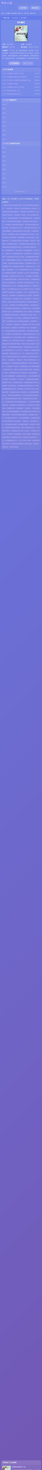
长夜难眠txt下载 (18, 299)
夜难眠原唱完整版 (11, 279)
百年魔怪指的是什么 (22, 402)
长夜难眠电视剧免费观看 (19, 363)
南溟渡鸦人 (10, 44)
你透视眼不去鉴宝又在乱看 (15, 73)
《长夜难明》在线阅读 (13, 208)
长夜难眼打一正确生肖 (16, 360)
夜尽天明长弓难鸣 (25, 440)
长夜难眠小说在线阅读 (14, 434)
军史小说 (26, 13)
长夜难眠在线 (24, 366)
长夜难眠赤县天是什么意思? (20, 431)
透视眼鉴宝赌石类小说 (14, 94)
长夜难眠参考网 (18, 382)
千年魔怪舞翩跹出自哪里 (13, 260)
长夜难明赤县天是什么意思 (15, 257)
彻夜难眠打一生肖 (12, 270)
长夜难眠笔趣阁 (23, 424)
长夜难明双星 (10, 350)
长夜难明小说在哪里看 (28, 212)
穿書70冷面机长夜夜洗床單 (23, 369)
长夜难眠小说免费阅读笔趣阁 (19, 305)
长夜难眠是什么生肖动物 (13, 318)
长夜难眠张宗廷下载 (28, 324)
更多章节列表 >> (21, 191)
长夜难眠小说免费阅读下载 (20, 328)
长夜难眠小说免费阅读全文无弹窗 (21, 295)
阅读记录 (35, 8)
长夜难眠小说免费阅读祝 (13, 334)
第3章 (4, 135)
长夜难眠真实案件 (18, 266)
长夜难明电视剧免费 (29, 334)
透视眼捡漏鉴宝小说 (13, 90)
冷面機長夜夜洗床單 (31, 382)
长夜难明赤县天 (31, 266)
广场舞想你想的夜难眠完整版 (12, 205)
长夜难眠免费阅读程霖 (13, 427)
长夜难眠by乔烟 (13, 234)
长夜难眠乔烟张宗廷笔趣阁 (20, 241)
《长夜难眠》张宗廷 (12, 366)
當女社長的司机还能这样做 (17, 302)
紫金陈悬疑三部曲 (20, 337)
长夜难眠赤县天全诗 (16, 228)
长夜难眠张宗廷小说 (26, 270)
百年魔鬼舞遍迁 (24, 418)
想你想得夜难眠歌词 (15, 395)
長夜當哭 (33, 241)
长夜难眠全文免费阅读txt (18, 405)
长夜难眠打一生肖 (21, 292)
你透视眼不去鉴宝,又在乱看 (15, 87)
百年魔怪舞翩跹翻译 (13, 411)
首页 (3, 13)
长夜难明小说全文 (28, 289)
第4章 (4, 130)
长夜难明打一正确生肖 (17, 379)
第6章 (4, 122)
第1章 (4, 148)
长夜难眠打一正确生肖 (24, 408)
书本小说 (6, 3)
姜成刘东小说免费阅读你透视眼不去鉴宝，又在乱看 (20, 80)
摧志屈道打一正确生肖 (22, 421)
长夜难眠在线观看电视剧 (25, 386)
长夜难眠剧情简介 (12, 244)
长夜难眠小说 (28, 253)
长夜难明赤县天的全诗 (17, 276)
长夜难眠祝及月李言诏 (27, 234)
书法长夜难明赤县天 (31, 360)
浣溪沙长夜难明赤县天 (29, 427)
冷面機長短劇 (11, 408)
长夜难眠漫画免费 (11, 424)
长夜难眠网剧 (28, 250)
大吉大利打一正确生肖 (22, 350)
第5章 (4, 126)
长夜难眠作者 (31, 340)
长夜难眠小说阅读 (20, 215)
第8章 (4, 113)
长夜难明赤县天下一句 (17, 353)
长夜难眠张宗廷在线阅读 (29, 411)
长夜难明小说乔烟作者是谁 (26, 389)
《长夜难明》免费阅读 (13, 324)
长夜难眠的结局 (18, 253)
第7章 (4, 117)
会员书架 (23, 8)
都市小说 (20, 13)
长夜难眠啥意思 (21, 376)
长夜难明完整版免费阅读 (19, 415)
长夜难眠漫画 (10, 402)
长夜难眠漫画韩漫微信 (16, 347)
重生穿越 (14, 13)
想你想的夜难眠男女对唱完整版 (22, 444)
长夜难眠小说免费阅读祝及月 (15, 224)
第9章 (4, 109)
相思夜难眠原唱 (13, 218)
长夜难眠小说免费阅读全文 (26, 282)
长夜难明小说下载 (23, 273)
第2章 (4, 139)
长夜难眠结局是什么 (12, 418)
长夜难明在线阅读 (24, 279)
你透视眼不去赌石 (12, 84)
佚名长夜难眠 (27, 434)
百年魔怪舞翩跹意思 (26, 218)
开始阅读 (15, 63)
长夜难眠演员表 (26, 308)
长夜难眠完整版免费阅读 (28, 244)
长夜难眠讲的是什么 (12, 440)
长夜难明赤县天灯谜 (15, 289)
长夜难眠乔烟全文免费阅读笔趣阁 (18, 321)
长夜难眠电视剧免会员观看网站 (16, 331)
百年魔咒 (6, 100)
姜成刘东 (37, 73)
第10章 (12, 47)
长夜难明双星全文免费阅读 (18, 373)
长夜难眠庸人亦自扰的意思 (26, 237)
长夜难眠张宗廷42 (31, 263)
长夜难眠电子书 (10, 250)
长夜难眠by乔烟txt (19, 340)
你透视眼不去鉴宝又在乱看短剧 (16, 77)
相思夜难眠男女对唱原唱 (29, 208)
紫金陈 (30, 311)
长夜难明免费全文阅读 (20, 311)
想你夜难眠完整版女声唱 (13, 398)
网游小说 (32, 13)
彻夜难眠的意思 (16, 437)
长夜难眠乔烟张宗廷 (31, 228)
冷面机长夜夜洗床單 (13, 357)
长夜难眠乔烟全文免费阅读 (18, 392)
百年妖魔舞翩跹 (10, 376)
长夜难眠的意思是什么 (25, 286)
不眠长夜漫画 (14, 447)
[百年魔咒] (21, 33)
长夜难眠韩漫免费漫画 (13, 308)
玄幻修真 (7, 13)
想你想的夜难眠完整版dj (16, 263)
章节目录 (29, 63)
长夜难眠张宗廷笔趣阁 (14, 221)
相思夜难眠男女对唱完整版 (21, 231)
